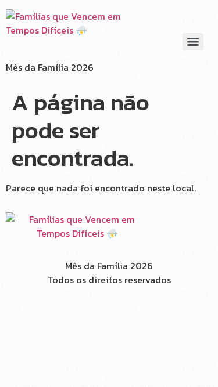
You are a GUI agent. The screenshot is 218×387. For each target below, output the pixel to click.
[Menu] (193, 41)
